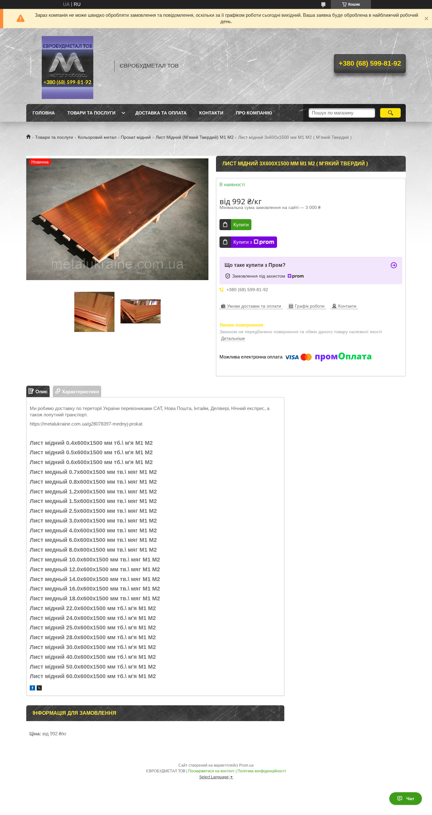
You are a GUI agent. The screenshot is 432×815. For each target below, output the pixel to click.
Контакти (211, 112)
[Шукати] (390, 113)
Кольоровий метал (97, 137)
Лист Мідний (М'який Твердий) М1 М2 (195, 137)
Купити (241, 224)
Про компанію (254, 112)
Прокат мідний (136, 137)
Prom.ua (246, 765)
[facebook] (32, 688)
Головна (44, 112)
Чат (410, 798)
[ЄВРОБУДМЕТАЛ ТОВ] (67, 66)
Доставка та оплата (161, 112)
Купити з (242, 242)
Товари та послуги (91, 112)
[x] (39, 688)
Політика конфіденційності (262, 771)
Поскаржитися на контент (211, 771)
